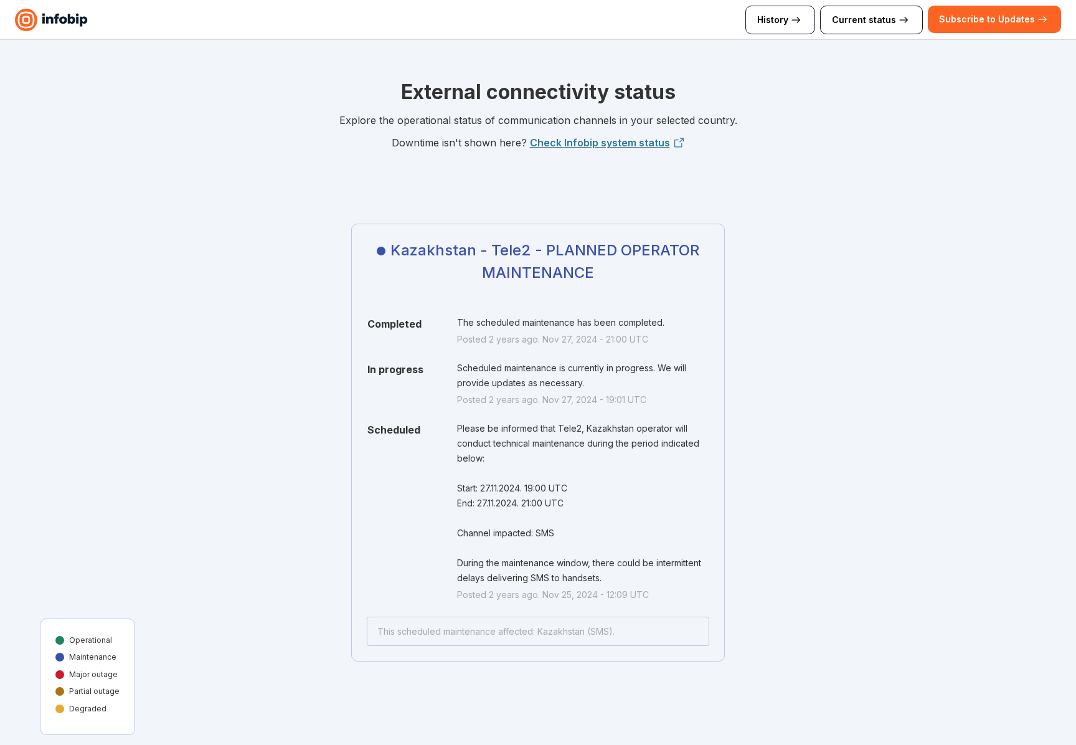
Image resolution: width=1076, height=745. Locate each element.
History (772, 19)
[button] (987, 19)
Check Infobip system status (600, 142)
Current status (864, 19)
